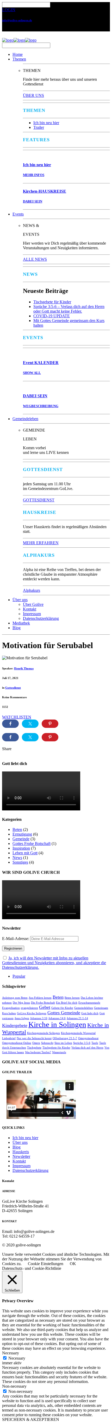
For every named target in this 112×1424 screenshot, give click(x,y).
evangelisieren (29, 1007)
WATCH (9, 717)
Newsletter (21, 1156)
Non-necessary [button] (14, 1386)
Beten (17, 829)
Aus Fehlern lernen (40, 997)
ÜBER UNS (33, 95)
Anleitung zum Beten (15, 997)
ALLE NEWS (35, 259)
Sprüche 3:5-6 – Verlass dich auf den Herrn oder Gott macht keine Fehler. (68, 308)
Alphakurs (31, 590)
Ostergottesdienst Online (16, 1043)
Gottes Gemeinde (63, 1012)
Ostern (36, 1043)
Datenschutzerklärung (41, 618)
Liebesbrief (9, 1038)
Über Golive (33, 604)
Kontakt (29, 609)
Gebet (44, 1007)
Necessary (16, 1358)
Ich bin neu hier (46, 122)
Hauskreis (21, 1152)
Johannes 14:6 (57, 1018)
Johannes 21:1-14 (77, 1018)
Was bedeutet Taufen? (38, 1052)
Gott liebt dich (89, 1013)
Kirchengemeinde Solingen (43, 1033)
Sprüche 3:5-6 (81, 1043)
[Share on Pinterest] (50, 724)
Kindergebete (14, 1025)
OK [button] (73, 1263)
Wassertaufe (59, 1052)
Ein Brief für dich (66, 1002)
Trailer (38, 127)
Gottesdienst (13, 687)
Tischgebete (34, 1047)
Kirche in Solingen (57, 1024)
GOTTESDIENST (38, 500)
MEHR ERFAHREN (41, 543)
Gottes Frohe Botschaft (32, 843)
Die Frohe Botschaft (43, 1002)
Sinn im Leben (63, 1043)
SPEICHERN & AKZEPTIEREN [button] (30, 1419)
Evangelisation (11, 1007)
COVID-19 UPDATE (51, 316)
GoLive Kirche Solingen (31, 1013)
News (17, 857)
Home (18, 54)
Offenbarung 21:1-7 (65, 1038)
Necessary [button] (10, 1353)
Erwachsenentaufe (89, 1002)
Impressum (32, 614)
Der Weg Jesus (21, 1002)
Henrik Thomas (24, 668)
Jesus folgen (22, 1018)
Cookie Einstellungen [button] (45, 1263)
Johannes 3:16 (38, 1018)
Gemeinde (21, 839)
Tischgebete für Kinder (52, 302)
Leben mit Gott (25, 853)
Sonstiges (20, 862)
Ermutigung (22, 834)
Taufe (94, 1043)
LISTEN (24, 717)
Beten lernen (72, 997)
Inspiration (21, 848)
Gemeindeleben (25, 419)
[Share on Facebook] (10, 724)
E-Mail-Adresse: (16, 938)
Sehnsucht (47, 1043)
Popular (19, 976)
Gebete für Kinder (62, 1007)
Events (18, 214)
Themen (19, 59)
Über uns (20, 599)
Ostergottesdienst (88, 1038)
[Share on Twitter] (30, 724)
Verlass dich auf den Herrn (87, 1047)
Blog (17, 628)
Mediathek (21, 623)
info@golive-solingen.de (17, 20)
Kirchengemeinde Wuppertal (78, 1033)
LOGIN (8, 10)
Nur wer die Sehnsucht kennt (34, 1038)
